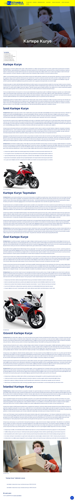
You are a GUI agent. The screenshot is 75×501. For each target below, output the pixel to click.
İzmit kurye (5, 136)
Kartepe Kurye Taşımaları (10, 56)
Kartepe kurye (6, 68)
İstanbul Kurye (29, 2)
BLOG (28, 499)
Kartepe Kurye (7, 53)
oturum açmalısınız (17, 495)
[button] (72, 498)
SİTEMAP (24, 499)
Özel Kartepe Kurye (9, 57)
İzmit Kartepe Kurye (9, 55)
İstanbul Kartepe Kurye (9, 60)
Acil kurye (21, 201)
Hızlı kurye (37, 223)
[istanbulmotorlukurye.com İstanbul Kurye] (13, 3)
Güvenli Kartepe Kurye (9, 59)
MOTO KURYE (34, 499)
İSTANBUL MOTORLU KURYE (16, 499)
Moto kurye (40, 244)
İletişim (27, 4)
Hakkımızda (35, 2)
